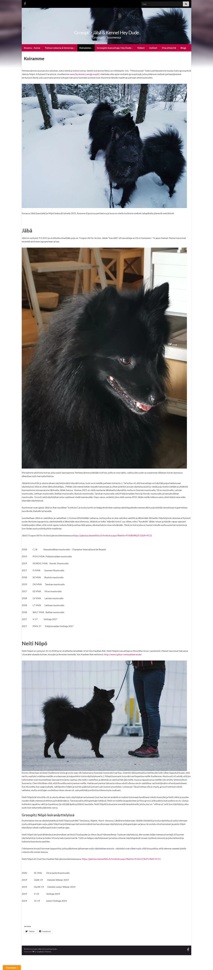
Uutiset (153, 47)
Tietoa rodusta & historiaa (59, 47)
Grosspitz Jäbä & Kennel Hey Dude (106, 32)
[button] (104, 146)
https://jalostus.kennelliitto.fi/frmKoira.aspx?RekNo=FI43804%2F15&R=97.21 (112, 535)
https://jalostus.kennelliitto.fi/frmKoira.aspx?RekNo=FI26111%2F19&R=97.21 (121, 858)
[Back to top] (206, 963)
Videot (141, 47)
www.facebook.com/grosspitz (84, 74)
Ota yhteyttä (169, 47)
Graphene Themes (44, 952)
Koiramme (85, 47)
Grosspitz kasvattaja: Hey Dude (114, 47)
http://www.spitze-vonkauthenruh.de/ (123, 654)
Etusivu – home (32, 47)
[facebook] (25, 3)
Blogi (183, 47)
